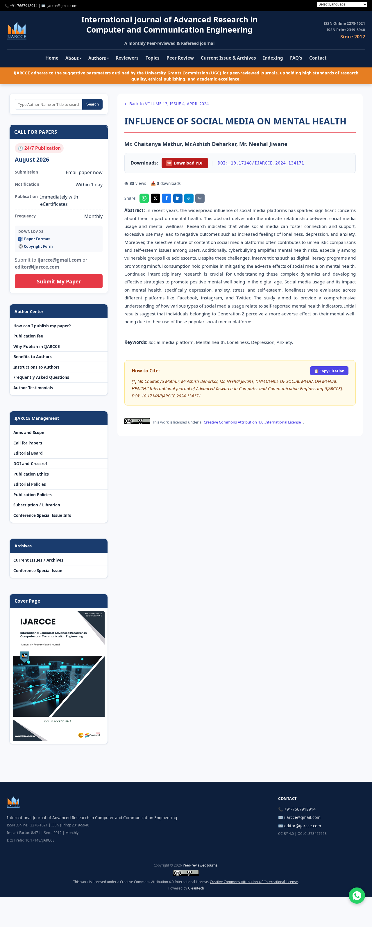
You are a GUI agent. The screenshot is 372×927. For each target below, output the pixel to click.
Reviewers (127, 58)
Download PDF (185, 163)
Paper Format (37, 238)
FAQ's (296, 58)
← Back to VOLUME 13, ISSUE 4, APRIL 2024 (166, 103)
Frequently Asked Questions (41, 377)
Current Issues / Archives (38, 560)
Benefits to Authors (32, 356)
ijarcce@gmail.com (61, 5)
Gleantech (196, 888)
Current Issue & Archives (228, 58)
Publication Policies (32, 494)
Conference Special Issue (37, 570)
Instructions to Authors (36, 367)
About (73, 58)
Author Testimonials (33, 387)
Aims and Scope (28, 432)
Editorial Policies (29, 484)
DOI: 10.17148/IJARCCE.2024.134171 (261, 162)
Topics (153, 58)
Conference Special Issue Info (42, 515)
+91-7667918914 (23, 5)
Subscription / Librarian (36, 505)
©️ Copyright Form (35, 246)
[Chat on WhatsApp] (357, 895)
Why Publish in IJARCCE (36, 346)
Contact (318, 58)
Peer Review (180, 58)
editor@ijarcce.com (302, 825)
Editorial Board (28, 453)
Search (92, 104)
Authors (98, 58)
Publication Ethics (31, 474)
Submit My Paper (59, 281)
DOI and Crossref (30, 463)
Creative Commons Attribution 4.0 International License (252, 422)
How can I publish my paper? (42, 325)
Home (51, 58)
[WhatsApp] (144, 198)
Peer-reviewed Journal (200, 865)
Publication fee (28, 336)
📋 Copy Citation (329, 371)
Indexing (273, 58)
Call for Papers (27, 443)
